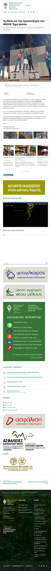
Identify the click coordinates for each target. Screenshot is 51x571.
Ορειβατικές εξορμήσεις (10, 410)
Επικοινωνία (22, 12)
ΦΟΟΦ (7, 565)
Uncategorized (8, 402)
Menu (28, 5)
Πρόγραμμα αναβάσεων (41, 548)
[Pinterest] (10, 175)
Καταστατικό (38, 535)
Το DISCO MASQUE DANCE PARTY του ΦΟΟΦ (16, 386)
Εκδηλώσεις (7, 405)
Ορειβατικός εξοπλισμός (41, 545)
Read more (23, 165)
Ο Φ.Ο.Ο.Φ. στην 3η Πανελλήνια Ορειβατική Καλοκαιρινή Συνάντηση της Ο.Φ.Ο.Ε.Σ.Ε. (25, 377)
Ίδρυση (37, 528)
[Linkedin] (8, 175)
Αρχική (5, 12)
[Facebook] (4, 175)
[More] (12, 175)
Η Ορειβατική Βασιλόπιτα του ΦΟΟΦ (15, 381)
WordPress (19, 565)
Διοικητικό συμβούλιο (40, 523)
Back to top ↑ (29, 565)
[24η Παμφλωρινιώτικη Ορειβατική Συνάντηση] (25, 150)
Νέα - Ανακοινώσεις (31, 94)
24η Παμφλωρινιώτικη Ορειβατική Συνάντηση (23, 158)
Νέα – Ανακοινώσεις (13, 12)
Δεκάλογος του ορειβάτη (41, 521)
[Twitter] (6, 175)
